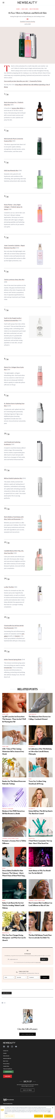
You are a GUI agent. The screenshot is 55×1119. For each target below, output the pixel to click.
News (4, 868)
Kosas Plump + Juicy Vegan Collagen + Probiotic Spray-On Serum (13, 207)
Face (30, 779)
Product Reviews (7, 808)
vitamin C (17, 636)
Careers (5, 1053)
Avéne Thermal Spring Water (12, 659)
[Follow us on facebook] (4, 1046)
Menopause (5, 932)
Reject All (48, 1116)
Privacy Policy (6, 1063)
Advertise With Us (7, 1058)
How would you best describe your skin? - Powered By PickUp (23, 81)
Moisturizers (34, 9)
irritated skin (8, 667)
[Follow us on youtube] (16, 1046)
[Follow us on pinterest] (8, 1046)
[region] (27, 1112)
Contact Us (5, 1050)
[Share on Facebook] (2, 1003)
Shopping (5, 779)
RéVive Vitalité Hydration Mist (13, 478)
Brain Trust (5, 1061)
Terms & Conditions (7, 1068)
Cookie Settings (8, 1071)
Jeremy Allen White (17, 108)
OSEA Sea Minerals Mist (11, 170)
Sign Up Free (27, 1090)
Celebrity (32, 746)
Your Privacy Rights (10, 1116)
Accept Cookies (38, 1116)
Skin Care (25, 9)
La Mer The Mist (9, 587)
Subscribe (7, 1076)
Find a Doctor (6, 1055)
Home (18, 9)
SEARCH (45, 977)
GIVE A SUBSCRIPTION (28, 1034)
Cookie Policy (6, 1066)
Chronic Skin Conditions (10, 838)
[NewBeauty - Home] (27, 2)
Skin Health (32, 714)
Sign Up (43, 959)
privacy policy (38, 962)
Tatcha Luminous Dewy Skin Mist (14, 279)
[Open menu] (3, 2)
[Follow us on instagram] (12, 1046)
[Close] (52, 1107)
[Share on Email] (4, 1003)
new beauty (6, 993)
